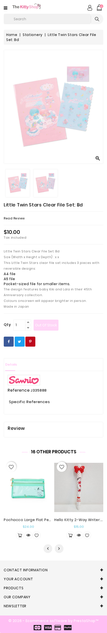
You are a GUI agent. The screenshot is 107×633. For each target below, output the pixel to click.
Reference (19, 390)
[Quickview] (28, 535)
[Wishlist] (36, 535)
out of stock (46, 325)
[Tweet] (20, 342)
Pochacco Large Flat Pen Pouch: (34, 519)
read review (14, 218)
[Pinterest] (30, 342)
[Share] (9, 342)
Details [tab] (11, 364)
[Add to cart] (20, 535)
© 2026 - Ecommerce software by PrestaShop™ (53, 620)
